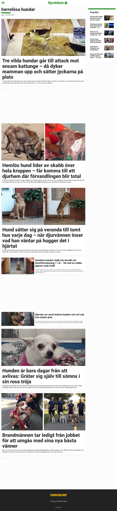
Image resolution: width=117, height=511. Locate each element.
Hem (2, 15)
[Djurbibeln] (58, 3)
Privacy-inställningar (58, 501)
